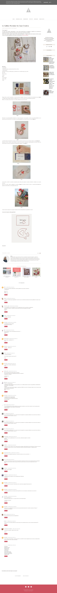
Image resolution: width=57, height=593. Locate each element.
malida (5, 298)
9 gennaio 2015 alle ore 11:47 (10, 459)
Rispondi (6, 294)
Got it (50, 2)
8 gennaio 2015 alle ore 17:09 (11, 382)
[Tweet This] (39, 253)
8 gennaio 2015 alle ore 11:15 (13, 338)
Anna (5, 514)
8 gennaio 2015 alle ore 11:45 (12, 363)
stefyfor (5, 363)
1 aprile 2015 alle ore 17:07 (12, 537)
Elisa (5, 404)
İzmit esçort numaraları (8, 552)
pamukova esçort (7, 547)
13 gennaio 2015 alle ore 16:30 (12, 489)
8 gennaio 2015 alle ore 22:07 (13, 436)
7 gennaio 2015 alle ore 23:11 (11, 298)
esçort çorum (6, 550)
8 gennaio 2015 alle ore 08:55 (12, 322)
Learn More (46, 2)
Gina (5, 459)
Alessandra (6, 436)
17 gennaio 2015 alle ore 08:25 (12, 506)
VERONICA (5, 346)
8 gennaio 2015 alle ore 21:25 (10, 413)
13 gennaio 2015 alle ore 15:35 (12, 482)
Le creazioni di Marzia (8, 528)
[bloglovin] (51, 46)
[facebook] (48, 46)
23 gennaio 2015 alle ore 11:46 (10, 514)
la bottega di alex (7, 452)
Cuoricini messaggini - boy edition (52, 66)
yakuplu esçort (6, 554)
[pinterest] (49, 46)
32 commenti (15, 28)
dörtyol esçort (6, 548)
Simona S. (10, 28)
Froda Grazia (6, 338)
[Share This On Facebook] (37, 253)
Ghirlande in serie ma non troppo (51, 73)
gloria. (5, 315)
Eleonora (5, 496)
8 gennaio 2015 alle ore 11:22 (12, 346)
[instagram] (46, 46)
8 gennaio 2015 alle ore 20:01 (12, 395)
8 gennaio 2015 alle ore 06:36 (11, 315)
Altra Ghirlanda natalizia (51, 91)
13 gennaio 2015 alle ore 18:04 (12, 496)
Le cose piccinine (30, 589)
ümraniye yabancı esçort (8, 553)
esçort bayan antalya (7, 551)
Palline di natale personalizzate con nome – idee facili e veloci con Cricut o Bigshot (52, 83)
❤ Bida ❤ (5, 382)
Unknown (5, 322)
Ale (4, 413)
